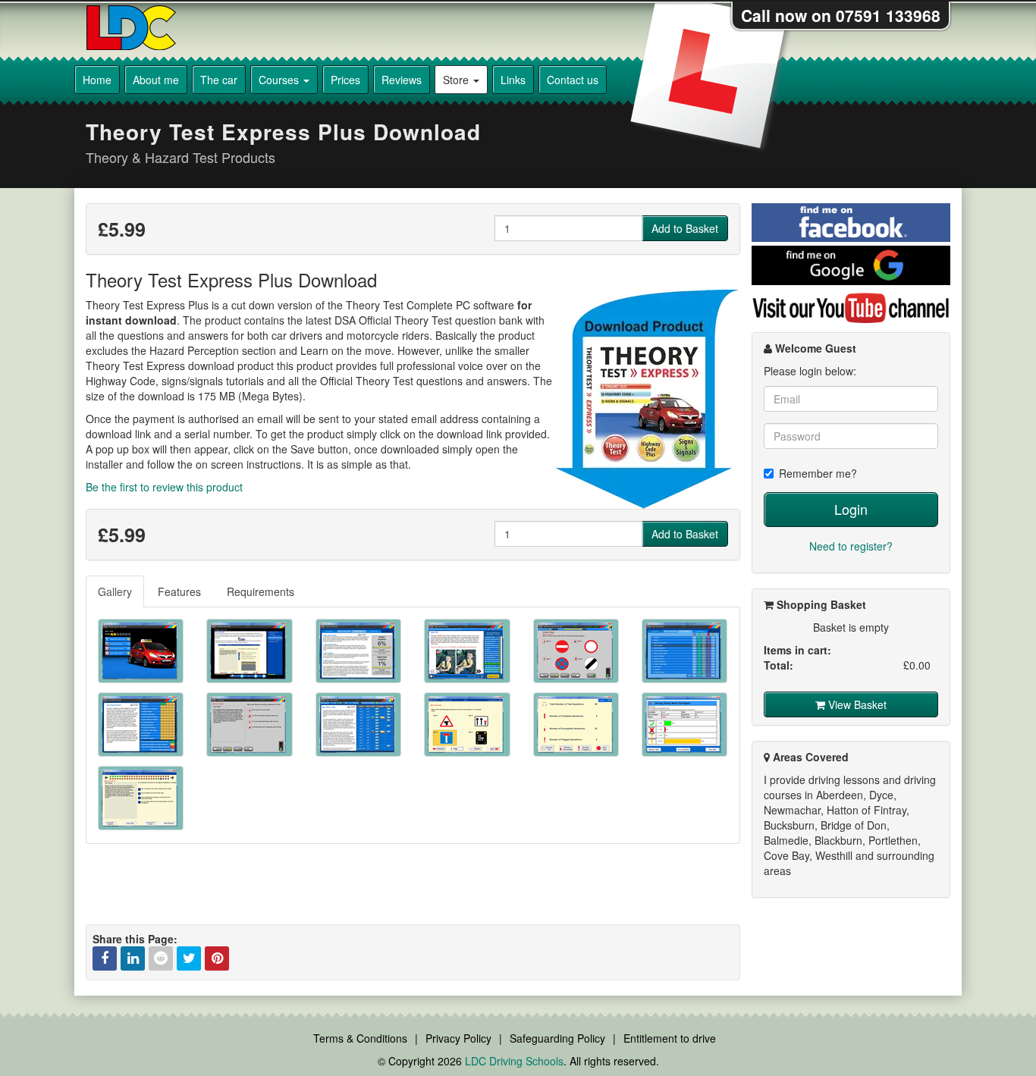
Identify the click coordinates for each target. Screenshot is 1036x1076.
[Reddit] (161, 958)
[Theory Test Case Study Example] (249, 724)
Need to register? (851, 546)
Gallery (115, 591)
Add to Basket (684, 228)
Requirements (260, 591)
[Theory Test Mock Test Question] (467, 724)
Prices (345, 79)
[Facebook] (105, 958)
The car (218, 79)
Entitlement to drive (669, 1038)
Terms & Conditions (360, 1038)
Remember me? (818, 473)
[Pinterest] (217, 958)
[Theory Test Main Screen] (141, 651)
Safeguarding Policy (557, 1038)
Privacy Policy (458, 1038)
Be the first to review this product (164, 486)
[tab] (116, 591)
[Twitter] (189, 958)
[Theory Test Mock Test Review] (576, 724)
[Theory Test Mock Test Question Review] (141, 798)
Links (513, 79)
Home (97, 79)
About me (156, 79)
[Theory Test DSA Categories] (684, 651)
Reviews (401, 79)
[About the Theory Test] (249, 651)
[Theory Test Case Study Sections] (141, 724)
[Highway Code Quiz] (576, 651)
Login (851, 509)
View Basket (856, 704)
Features (179, 591)
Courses (280, 79)
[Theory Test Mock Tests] (358, 724)
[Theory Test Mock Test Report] (684, 724)
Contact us (572, 79)
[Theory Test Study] (358, 651)
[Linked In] (133, 958)
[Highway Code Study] (467, 651)
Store (457, 79)
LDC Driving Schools (514, 1060)
